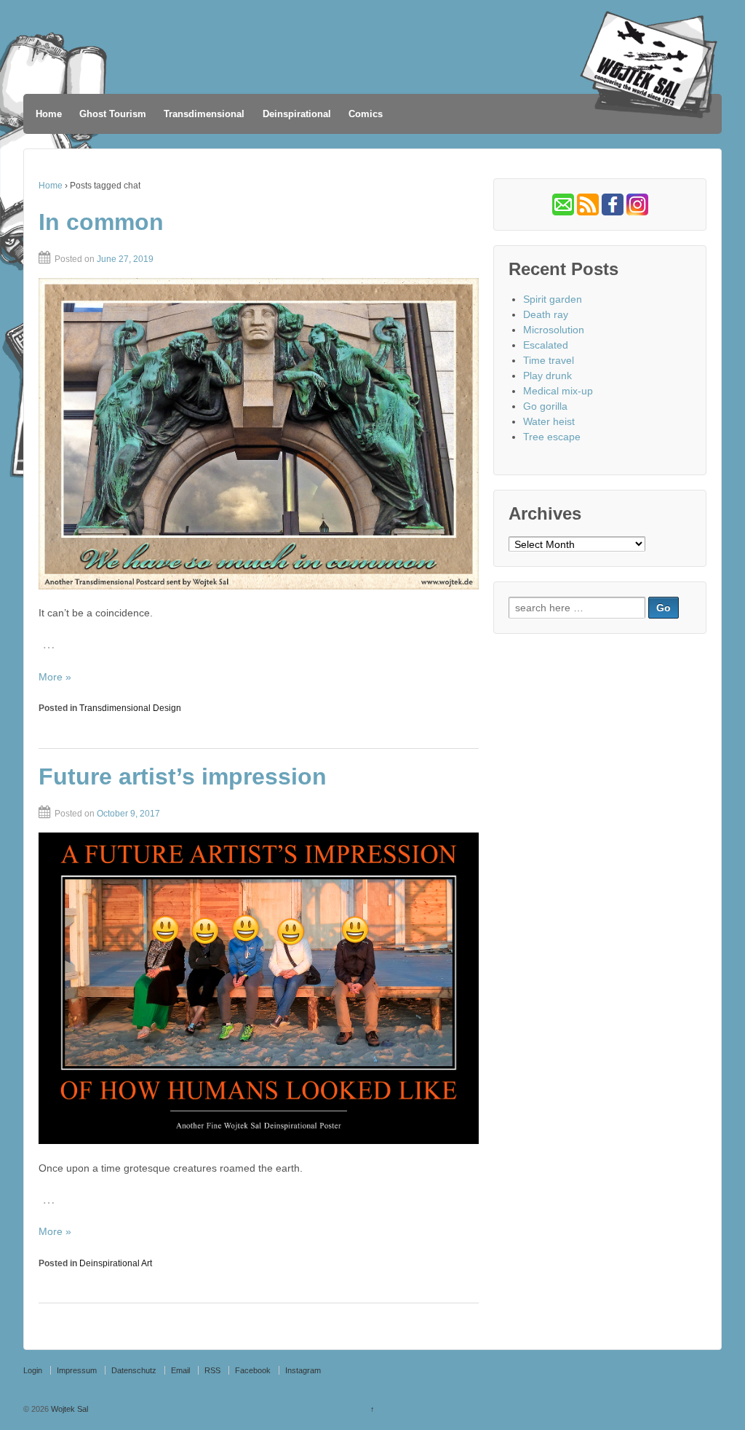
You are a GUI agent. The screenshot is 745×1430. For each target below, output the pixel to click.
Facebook (253, 1370)
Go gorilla (545, 406)
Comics (365, 113)
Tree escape (552, 436)
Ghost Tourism (112, 113)
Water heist (549, 421)
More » (55, 677)
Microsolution (553, 329)
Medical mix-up (558, 391)
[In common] (259, 433)
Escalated (545, 345)
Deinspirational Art (115, 1263)
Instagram (303, 1370)
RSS (212, 1370)
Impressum (77, 1370)
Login (32, 1370)
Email (180, 1370)
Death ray (545, 314)
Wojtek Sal (68, 1409)
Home (49, 113)
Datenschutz (133, 1370)
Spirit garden (552, 299)
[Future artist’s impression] (259, 988)
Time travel (548, 360)
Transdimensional (204, 113)
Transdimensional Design (130, 708)
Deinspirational (297, 113)
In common (101, 222)
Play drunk (547, 375)
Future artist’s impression (183, 776)
